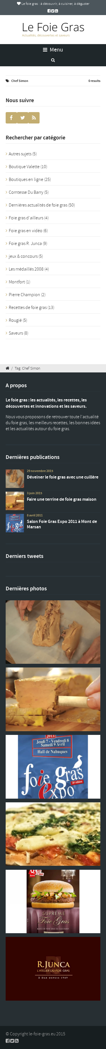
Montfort (17, 282)
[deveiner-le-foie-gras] (53, 632)
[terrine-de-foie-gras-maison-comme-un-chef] (53, 699)
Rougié (15, 320)
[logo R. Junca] (53, 968)
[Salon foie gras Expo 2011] (53, 766)
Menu (56, 49)
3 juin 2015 (34, 493)
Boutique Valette (24, 167)
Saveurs (16, 333)
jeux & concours (23, 256)
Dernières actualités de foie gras (38, 205)
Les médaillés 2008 (26, 269)
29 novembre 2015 (40, 471)
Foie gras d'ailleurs (26, 218)
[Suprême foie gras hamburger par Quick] (53, 901)
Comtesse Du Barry (26, 192)
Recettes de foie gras (28, 307)
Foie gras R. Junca (25, 243)
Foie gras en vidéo (25, 231)
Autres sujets (20, 154)
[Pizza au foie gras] (53, 834)
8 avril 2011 (35, 515)
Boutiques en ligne (26, 179)
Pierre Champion (24, 295)
